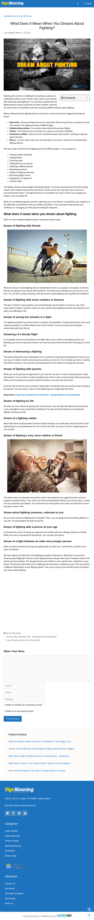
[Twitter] (19, 813)
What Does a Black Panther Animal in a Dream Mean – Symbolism (39, 756)
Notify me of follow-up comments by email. (24, 705)
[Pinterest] (7, 813)
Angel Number (11, 831)
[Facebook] (13, 813)
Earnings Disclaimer (14, 893)
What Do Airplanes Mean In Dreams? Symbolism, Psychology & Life (40, 741)
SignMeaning (9, 16)
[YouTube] (25, 813)
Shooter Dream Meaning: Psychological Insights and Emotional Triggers (41, 749)
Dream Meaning (24, 16)
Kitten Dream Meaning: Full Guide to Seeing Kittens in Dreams (37, 771)
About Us (9, 903)
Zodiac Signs (11, 856)
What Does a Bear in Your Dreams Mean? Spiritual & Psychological (39, 763)
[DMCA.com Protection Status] (64, 916)
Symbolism (10, 851)
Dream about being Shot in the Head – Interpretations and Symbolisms (47, 395)
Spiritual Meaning (13, 846)
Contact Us (10, 883)
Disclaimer (10, 888)
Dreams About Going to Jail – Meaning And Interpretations (31, 637)
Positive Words (12, 841)
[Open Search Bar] (77, 3)
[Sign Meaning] (13, 3)
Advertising (10, 898)
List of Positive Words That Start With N (23, 640)
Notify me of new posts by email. (20, 711)
